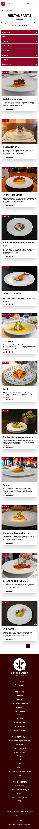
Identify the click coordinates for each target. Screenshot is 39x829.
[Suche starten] (28, 4)
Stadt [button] (3, 37)
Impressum (19, 820)
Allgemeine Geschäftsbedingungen (19, 824)
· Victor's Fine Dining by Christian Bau (19, 741)
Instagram (20, 685)
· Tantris (19, 764)
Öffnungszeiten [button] (7, 64)
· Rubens (19, 715)
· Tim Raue (19, 756)
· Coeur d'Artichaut (19, 730)
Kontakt (19, 793)
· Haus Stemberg (19, 711)
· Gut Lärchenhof (19, 726)
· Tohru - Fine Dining (19, 748)
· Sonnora (19, 745)
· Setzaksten (19, 696)
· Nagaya (20, 700)
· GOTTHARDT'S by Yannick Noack (19, 771)
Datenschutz (19, 816)
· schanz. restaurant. (19, 752)
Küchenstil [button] (5, 46)
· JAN (19, 760)
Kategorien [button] (5, 41)
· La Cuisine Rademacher (19, 703)
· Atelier (19, 775)
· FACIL (19, 767)
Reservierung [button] (6, 50)
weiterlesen (6, 107)
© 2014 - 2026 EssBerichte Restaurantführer (20, 811)
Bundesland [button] (6, 32)
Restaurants (8, 10)
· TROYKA (19, 719)
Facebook (20, 681)
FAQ (19, 801)
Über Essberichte (19, 786)
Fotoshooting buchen (19, 797)
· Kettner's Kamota (19, 722)
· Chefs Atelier (19, 707)
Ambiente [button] (5, 55)
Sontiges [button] (5, 60)
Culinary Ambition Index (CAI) (19, 790)
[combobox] (19, 4)
